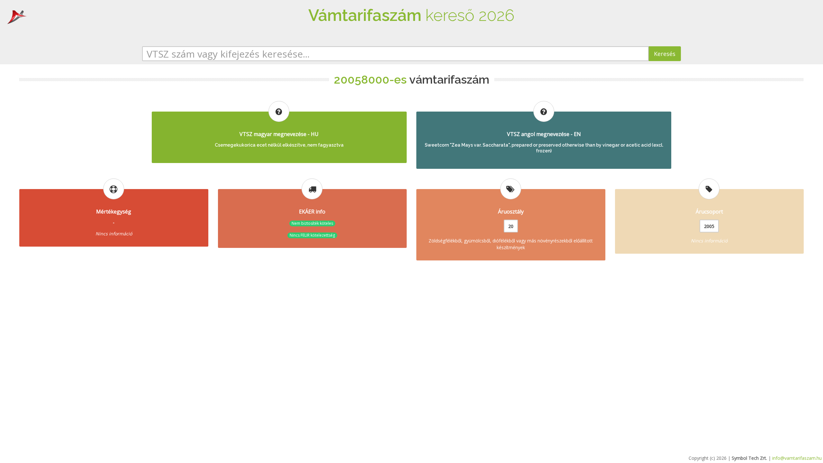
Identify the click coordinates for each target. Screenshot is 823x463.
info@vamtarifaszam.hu (797, 458)
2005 (709, 226)
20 (510, 226)
